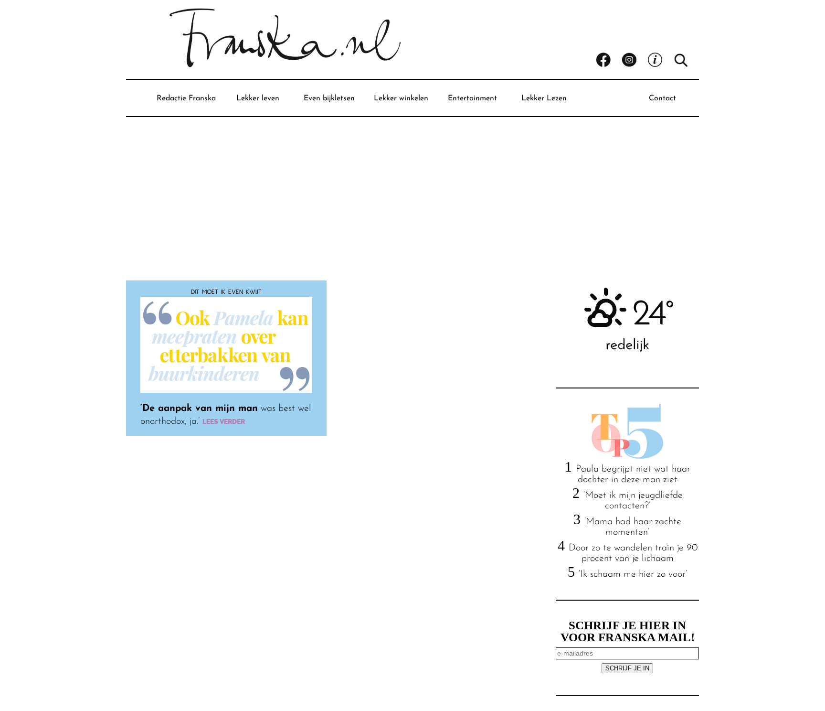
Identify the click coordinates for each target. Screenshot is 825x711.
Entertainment (472, 98)
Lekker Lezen (544, 98)
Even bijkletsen (329, 98)
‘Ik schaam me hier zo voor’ (633, 574)
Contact (662, 98)
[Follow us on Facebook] (609, 60)
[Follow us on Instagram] (634, 60)
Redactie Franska (186, 98)
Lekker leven (257, 98)
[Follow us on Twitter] (660, 60)
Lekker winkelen (401, 98)
